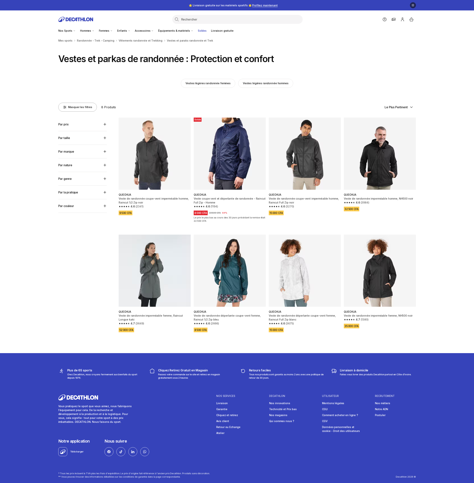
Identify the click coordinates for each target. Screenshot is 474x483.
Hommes (86, 30)
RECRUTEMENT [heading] (385, 395)
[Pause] (413, 5)
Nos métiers (382, 403)
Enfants (122, 30)
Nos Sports (65, 30)
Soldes (202, 30)
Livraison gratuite (222, 30)
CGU (325, 409)
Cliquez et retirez (227, 415)
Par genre (65, 179)
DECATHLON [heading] (277, 395)
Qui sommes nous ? (281, 421)
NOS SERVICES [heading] (225, 395)
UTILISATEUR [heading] (330, 395)
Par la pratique (68, 192)
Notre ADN (381, 409)
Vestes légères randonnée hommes (265, 83)
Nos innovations (279, 403)
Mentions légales (333, 403)
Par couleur (66, 206)
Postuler (380, 415)
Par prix (63, 124)
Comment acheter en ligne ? (340, 415)
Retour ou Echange (228, 427)
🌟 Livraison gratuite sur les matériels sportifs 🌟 (233, 5)
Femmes (104, 30)
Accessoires (143, 30)
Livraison (222, 403)
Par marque (66, 151)
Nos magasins (278, 415)
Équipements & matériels (174, 30)
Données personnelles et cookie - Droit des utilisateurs (341, 429)
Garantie (221, 409)
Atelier (220, 433)
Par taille (64, 138)
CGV (325, 421)
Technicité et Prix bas (283, 409)
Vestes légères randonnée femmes (208, 83)
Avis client (222, 421)
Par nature (65, 165)
